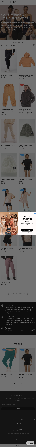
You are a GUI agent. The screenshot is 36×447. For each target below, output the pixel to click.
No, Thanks (27, 232)
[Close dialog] (35, 213)
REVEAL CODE (27, 230)
